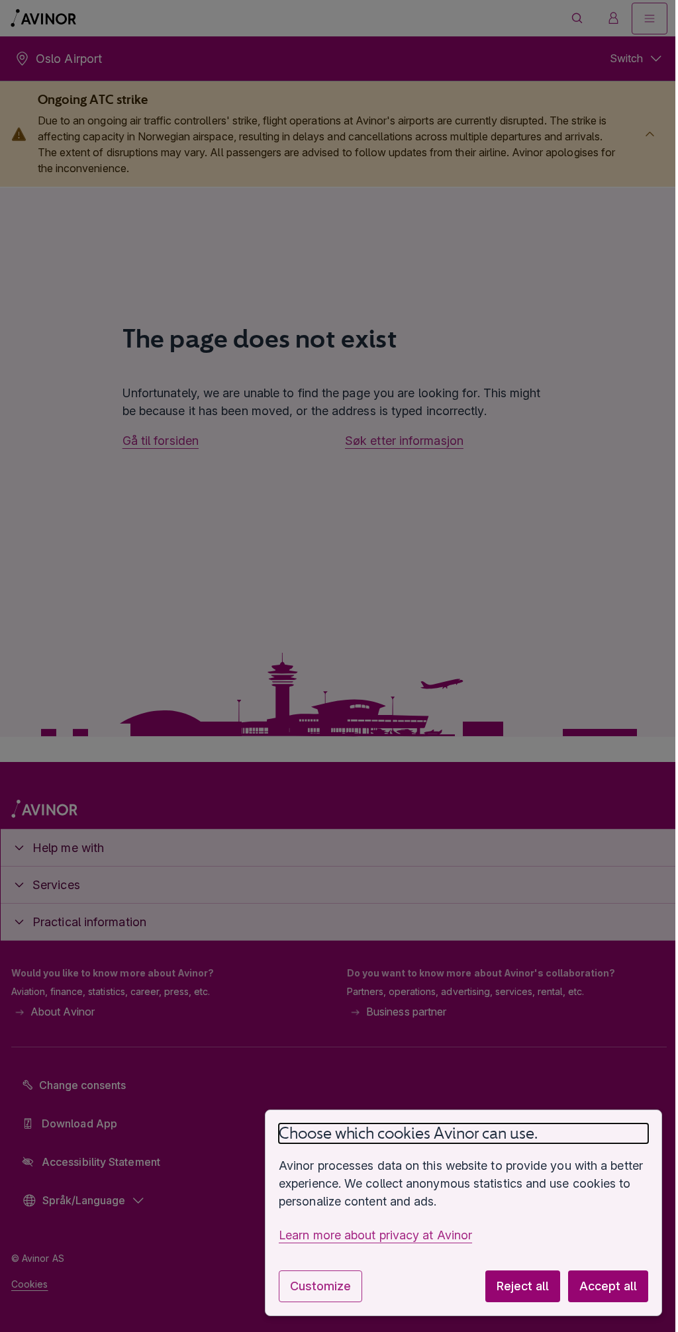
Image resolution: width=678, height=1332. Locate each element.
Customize (310, 1286)
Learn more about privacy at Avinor (365, 1235)
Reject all (513, 1286)
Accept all (598, 1286)
